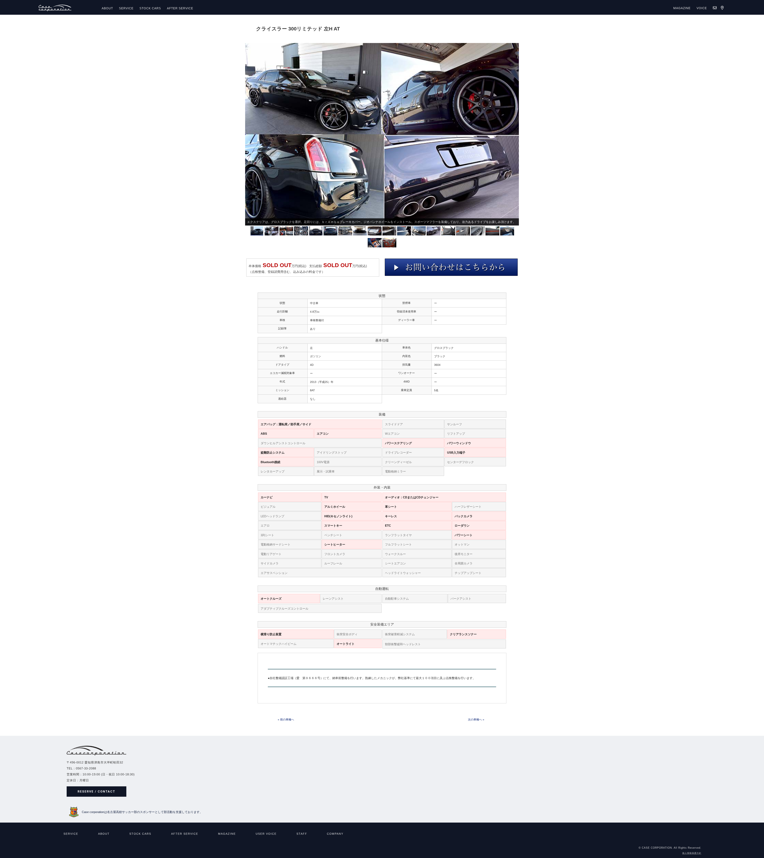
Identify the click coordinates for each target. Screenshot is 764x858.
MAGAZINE (682, 8)
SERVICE (126, 8)
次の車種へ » (476, 719)
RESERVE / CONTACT (96, 791)
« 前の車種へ (286, 719)
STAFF (301, 833)
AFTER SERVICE (180, 8)
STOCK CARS (140, 833)
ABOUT (107, 8)
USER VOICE (266, 833)
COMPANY (335, 833)
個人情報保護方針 (691, 853)
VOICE (702, 8)
